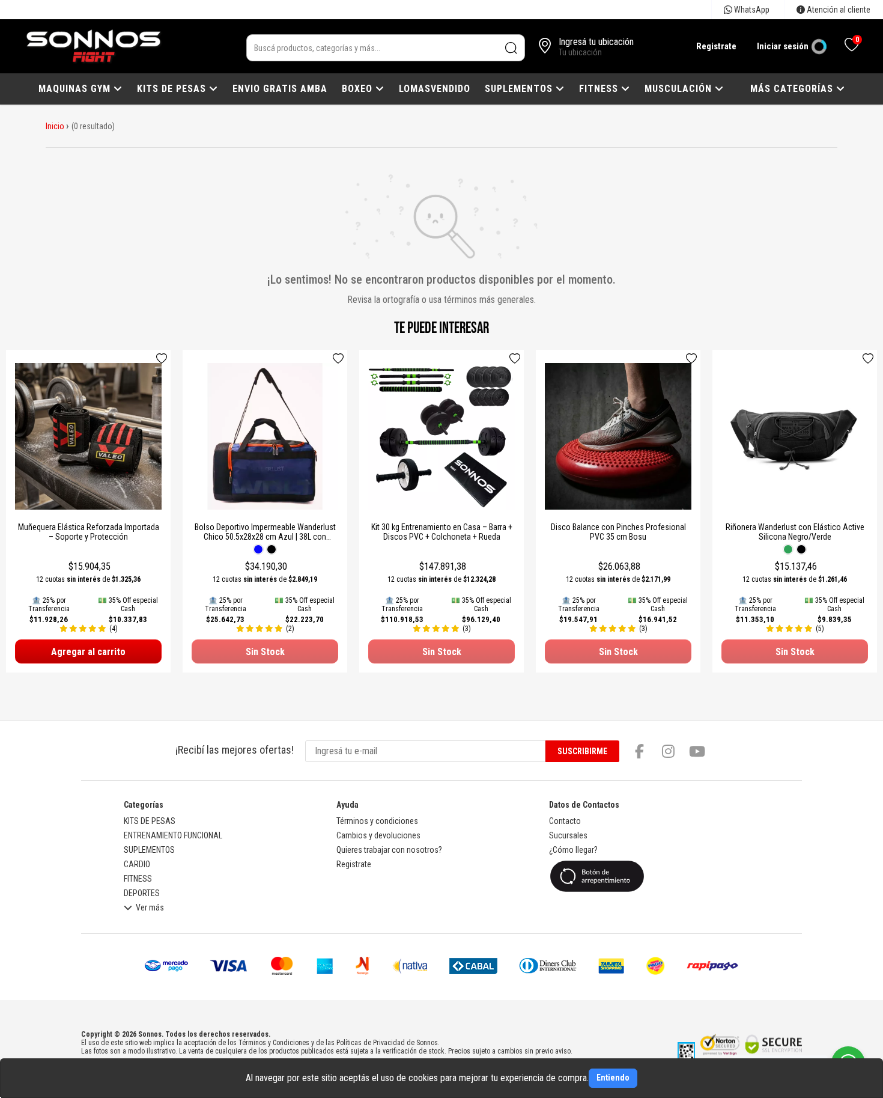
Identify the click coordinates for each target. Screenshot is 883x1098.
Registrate (716, 46)
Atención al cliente (837, 9)
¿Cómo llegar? (573, 850)
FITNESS (600, 88)
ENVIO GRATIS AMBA (279, 88)
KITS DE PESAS (173, 88)
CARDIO (137, 864)
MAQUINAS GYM (76, 88)
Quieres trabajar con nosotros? (389, 850)
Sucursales (568, 835)
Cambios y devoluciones (378, 835)
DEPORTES (142, 893)
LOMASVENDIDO (434, 88)
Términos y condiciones (377, 821)
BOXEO (358, 88)
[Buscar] (511, 47)
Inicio (55, 126)
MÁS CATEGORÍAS (793, 88)
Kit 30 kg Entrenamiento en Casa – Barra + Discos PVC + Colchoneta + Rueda (441, 531)
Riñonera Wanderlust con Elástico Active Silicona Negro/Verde (795, 531)
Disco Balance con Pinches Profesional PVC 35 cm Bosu (618, 531)
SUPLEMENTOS (520, 88)
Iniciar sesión (783, 46)
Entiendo (613, 1077)
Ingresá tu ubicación (596, 41)
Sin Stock (265, 651)
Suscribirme (582, 751)
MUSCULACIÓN (680, 88)
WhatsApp (750, 9)
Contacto (565, 821)
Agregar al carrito (88, 651)
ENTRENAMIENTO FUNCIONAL (173, 835)
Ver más (150, 907)
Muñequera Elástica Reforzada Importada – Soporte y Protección (88, 531)
